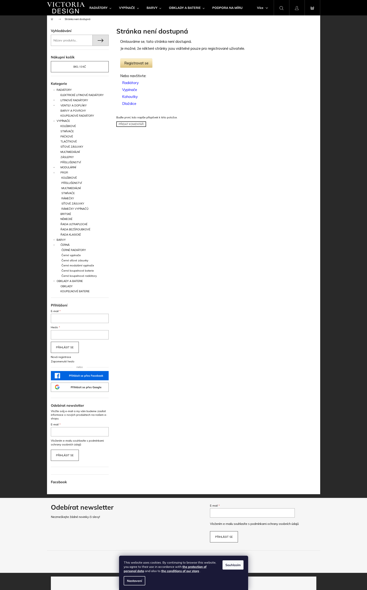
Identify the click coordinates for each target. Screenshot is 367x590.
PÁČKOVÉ (66, 136)
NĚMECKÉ (66, 219)
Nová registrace (61, 357)
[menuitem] (100, 7)
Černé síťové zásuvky (74, 260)
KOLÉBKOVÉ (68, 126)
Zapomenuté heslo (62, 361)
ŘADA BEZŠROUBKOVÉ (75, 229)
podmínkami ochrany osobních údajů (274, 524)
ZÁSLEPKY (67, 157)
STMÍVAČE (67, 131)
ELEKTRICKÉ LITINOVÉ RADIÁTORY (82, 95)
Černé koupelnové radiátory (79, 276)
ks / (79, 66)
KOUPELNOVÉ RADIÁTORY (77, 115)
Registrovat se (136, 63)
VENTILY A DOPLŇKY (73, 105)
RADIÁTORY (64, 90)
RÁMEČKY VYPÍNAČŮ (74, 208)
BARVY (61, 240)
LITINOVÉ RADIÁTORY (74, 100)
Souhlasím (233, 565)
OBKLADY (66, 286)
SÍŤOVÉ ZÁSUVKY (71, 146)
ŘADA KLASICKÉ (70, 234)
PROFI (64, 172)
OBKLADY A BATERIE (70, 281)
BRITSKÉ (65, 214)
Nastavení (134, 581)
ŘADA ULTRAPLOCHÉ (73, 224)
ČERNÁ (65, 245)
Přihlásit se (65, 347)
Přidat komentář (131, 124)
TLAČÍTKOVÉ (68, 141)
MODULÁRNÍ (68, 167)
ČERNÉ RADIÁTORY (73, 250)
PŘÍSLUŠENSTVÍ (70, 162)
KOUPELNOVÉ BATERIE (75, 291)
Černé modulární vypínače (77, 265)
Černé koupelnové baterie (77, 270)
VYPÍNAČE (63, 121)
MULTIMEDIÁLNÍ (70, 152)
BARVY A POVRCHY (73, 110)
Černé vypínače (71, 255)
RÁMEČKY (67, 198)
